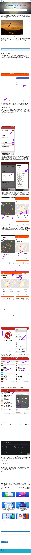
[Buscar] (25, 9)
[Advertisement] (15, 68)
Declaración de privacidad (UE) (5, 552)
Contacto (11, 552)
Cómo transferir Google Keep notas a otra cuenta (7, 488)
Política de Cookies (15, 552)
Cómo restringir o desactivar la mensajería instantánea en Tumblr (24, 488)
